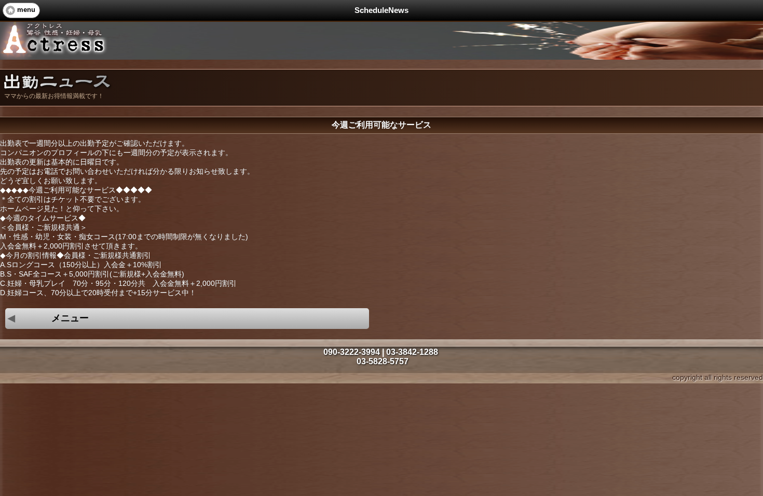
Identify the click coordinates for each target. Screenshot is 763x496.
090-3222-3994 (351, 352)
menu (26, 9)
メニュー (48, 318)
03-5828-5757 (382, 361)
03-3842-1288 (412, 352)
